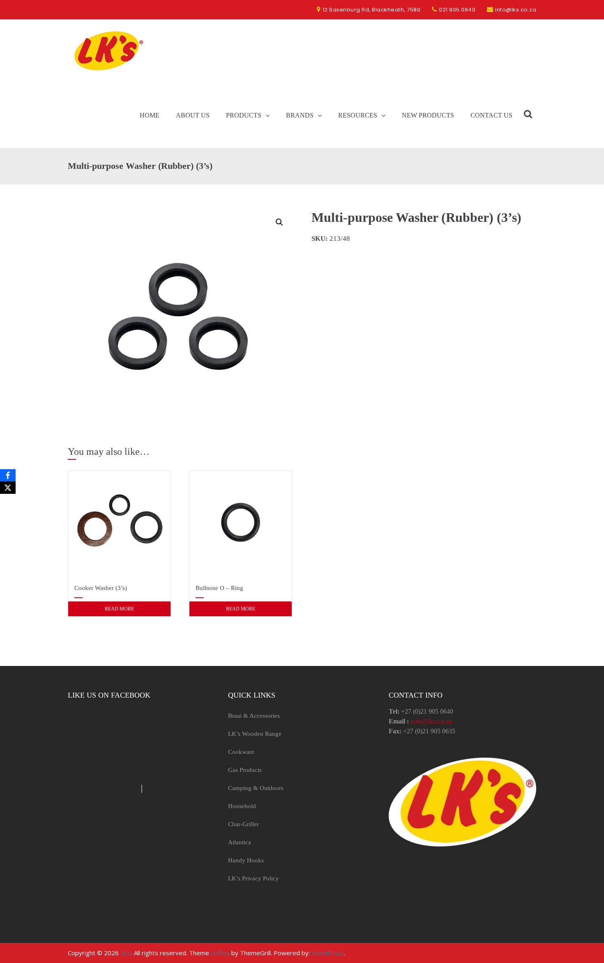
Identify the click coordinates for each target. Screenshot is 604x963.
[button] (279, 222)
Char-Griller (243, 824)
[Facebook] (8, 475)
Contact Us (491, 115)
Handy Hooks (246, 860)
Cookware (241, 752)
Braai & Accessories (254, 715)
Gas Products (245, 770)
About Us (193, 115)
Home (149, 115)
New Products (428, 115)
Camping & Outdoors (256, 788)
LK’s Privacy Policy (253, 878)
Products (243, 115)
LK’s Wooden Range (254, 733)
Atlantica (239, 842)
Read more (119, 609)
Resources (357, 115)
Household (242, 806)
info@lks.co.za (431, 721)
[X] (8, 488)
